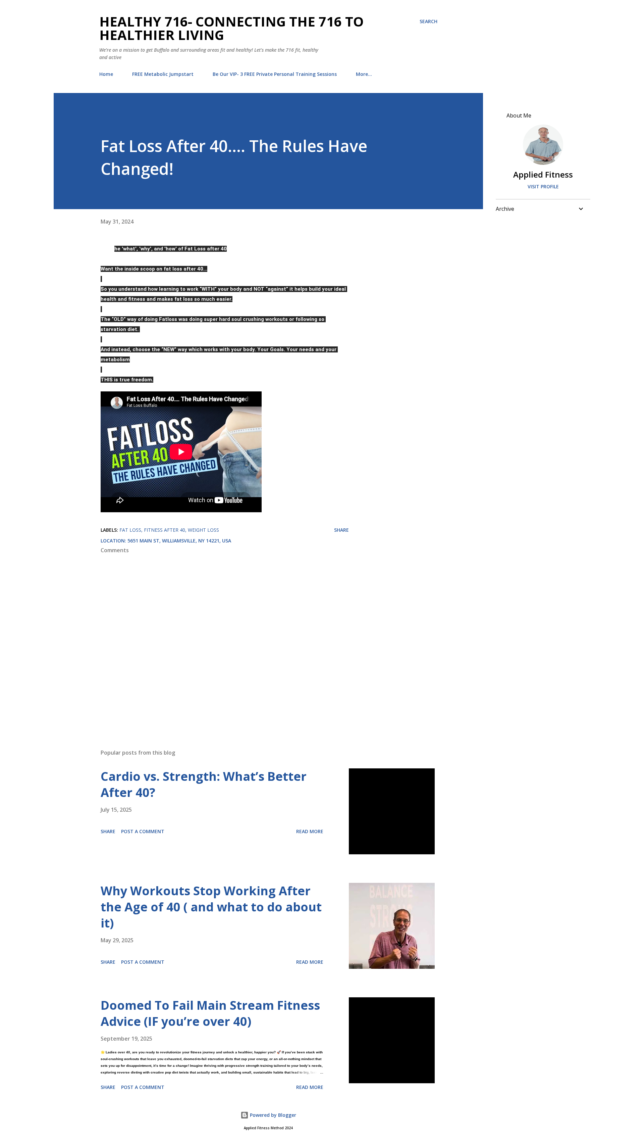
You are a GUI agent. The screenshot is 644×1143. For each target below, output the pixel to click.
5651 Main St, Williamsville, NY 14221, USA (179, 540)
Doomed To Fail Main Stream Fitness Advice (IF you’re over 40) (210, 1013)
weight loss (203, 530)
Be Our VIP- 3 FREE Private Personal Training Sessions (275, 74)
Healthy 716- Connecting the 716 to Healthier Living (231, 28)
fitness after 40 (164, 530)
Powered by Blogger (272, 1115)
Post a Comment (142, 831)
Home (106, 74)
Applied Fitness (543, 174)
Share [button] (341, 530)
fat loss (130, 530)
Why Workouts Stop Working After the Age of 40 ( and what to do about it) (211, 907)
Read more (309, 831)
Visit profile (543, 186)
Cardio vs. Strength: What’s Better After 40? (204, 784)
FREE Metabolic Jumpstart (163, 74)
